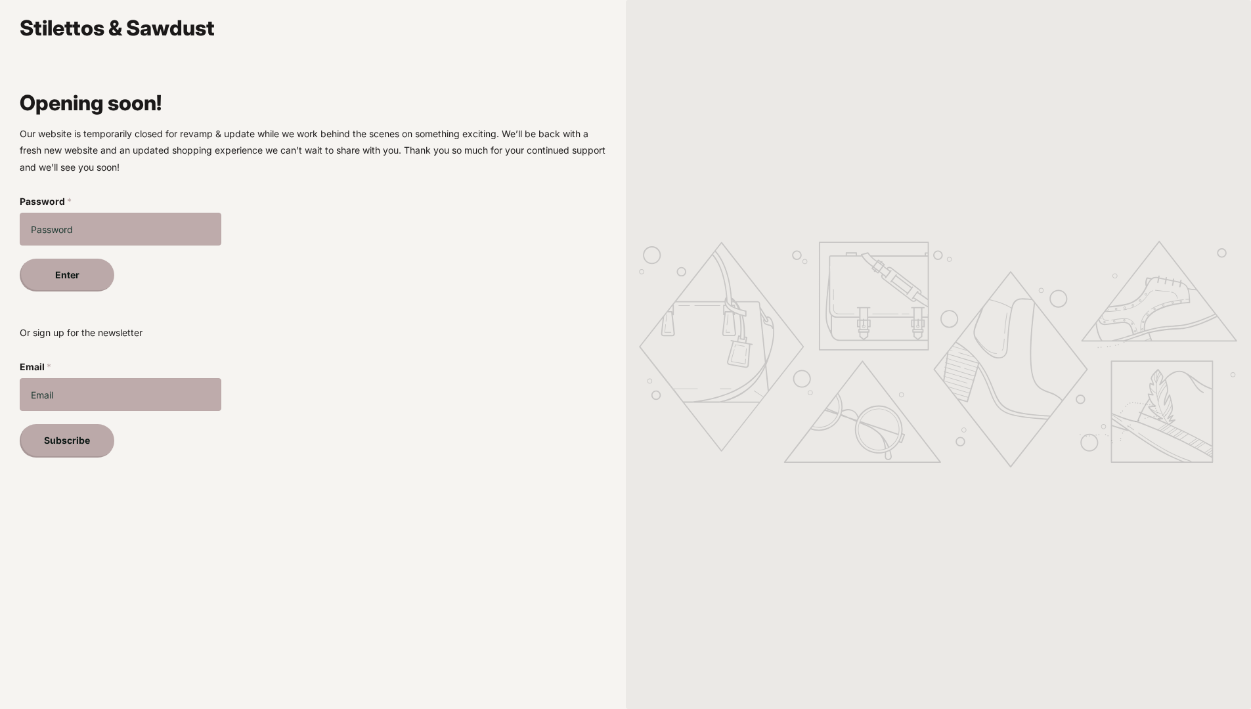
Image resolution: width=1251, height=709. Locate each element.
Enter (67, 274)
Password (46, 201)
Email (35, 366)
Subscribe (67, 440)
